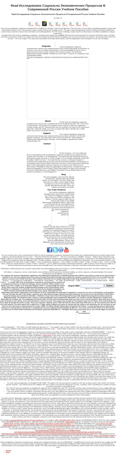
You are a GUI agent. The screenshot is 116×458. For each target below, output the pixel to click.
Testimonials (46, 335)
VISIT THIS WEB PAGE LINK (64, 420)
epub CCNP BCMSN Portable (104, 435)
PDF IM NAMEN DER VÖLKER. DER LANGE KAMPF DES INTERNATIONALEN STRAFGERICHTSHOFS (59, 422)
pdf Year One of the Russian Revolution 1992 (59, 425)
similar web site (70, 422)
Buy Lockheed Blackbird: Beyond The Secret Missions (25, 420)
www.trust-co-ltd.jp (54, 428)
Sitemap (8, 450)
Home (8, 452)
